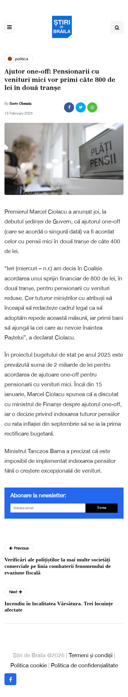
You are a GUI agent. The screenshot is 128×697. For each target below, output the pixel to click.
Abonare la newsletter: (38, 495)
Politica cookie (28, 665)
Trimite (101, 507)
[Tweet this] (81, 107)
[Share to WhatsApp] (92, 107)
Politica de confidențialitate (84, 665)
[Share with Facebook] (69, 107)
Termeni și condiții (91, 655)
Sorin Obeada (20, 103)
